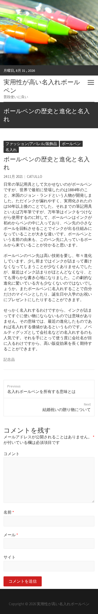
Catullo (34, 176)
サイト (10, 557)
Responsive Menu (90, 82)
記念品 (9, 359)
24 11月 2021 (13, 176)
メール (11, 534)
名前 (9, 512)
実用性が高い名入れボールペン (42, 86)
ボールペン (71, 143)
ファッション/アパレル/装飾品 (31, 143)
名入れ (11, 149)
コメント (12, 453)
